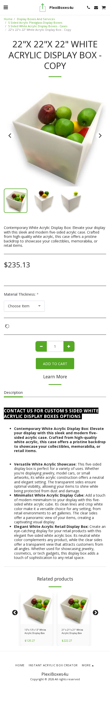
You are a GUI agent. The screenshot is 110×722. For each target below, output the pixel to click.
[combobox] (24, 306)
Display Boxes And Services (36, 19)
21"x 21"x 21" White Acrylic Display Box (72, 631)
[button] (5, 7)
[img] (36, 608)
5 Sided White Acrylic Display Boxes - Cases (37, 26)
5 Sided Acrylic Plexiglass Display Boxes (35, 22)
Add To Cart (37, 621)
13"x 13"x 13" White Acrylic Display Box (35, 631)
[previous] (10, 135)
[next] (100, 135)
